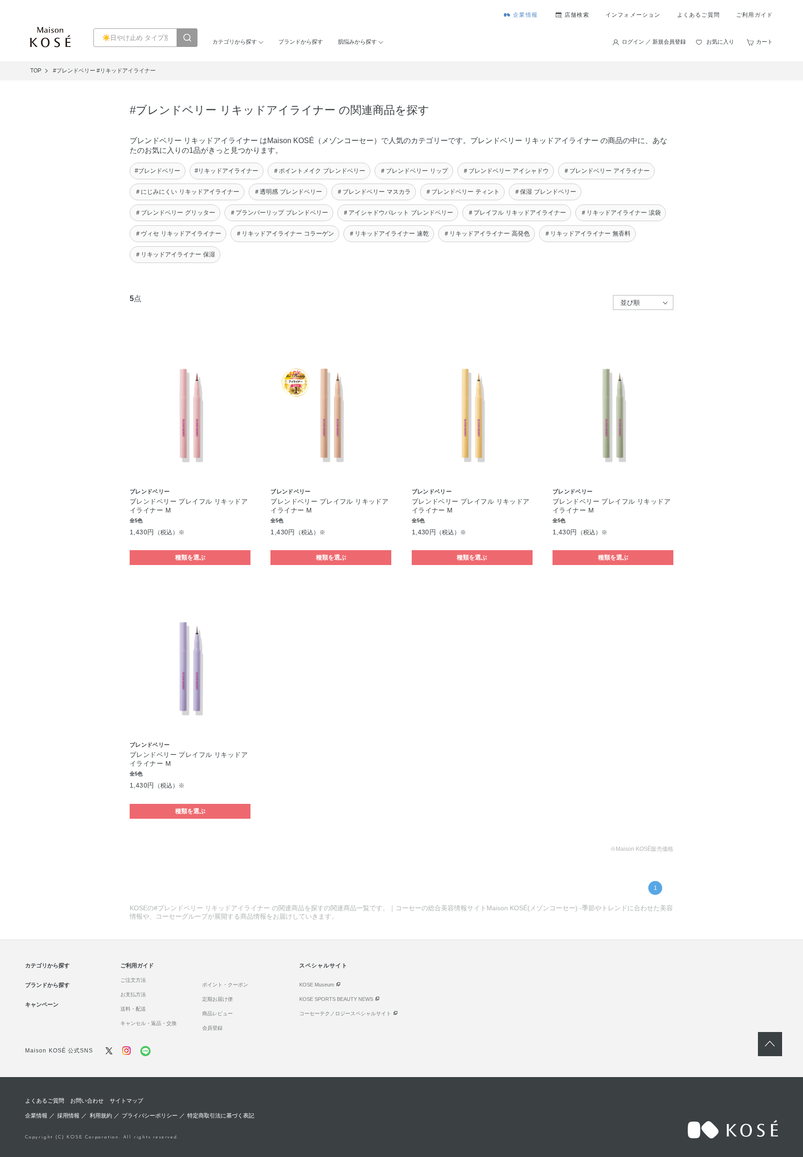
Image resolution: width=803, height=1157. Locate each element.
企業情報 (525, 15)
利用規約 (101, 1115)
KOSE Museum (316, 984)
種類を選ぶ (190, 557)
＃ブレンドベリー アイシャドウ (505, 170)
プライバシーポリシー (150, 1115)
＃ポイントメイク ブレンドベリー (319, 170)
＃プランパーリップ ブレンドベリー (279, 212)
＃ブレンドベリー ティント (462, 191)
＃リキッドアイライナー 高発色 (486, 233)
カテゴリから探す (234, 42)
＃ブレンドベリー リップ (414, 170)
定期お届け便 (217, 999)
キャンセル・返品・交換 (148, 1023)
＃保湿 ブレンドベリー (545, 191)
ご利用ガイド (754, 15)
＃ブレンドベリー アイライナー (606, 170)
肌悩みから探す (357, 42)
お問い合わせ (87, 1101)
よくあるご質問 (698, 15)
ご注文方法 (133, 980)
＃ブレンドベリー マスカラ (373, 191)
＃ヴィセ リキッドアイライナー (178, 233)
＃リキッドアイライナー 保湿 (175, 254)
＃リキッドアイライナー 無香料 (587, 233)
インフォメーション (633, 15)
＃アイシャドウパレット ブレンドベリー (397, 212)
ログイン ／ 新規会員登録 (654, 42)
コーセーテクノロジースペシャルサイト (345, 1013)
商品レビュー (217, 1013)
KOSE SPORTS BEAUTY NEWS (336, 999)
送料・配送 (133, 1009)
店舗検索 (577, 15)
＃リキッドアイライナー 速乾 (389, 233)
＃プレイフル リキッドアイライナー (516, 212)
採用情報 (68, 1115)
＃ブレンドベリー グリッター (175, 212)
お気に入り (720, 42)
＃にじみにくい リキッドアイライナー (187, 191)
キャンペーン (42, 1004)
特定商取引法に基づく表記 (220, 1115)
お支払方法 (133, 994)
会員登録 (212, 1028)
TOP (35, 70)
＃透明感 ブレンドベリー (288, 191)
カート (764, 42)
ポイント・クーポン (225, 984)
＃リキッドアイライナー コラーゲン (285, 233)
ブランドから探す (300, 42)
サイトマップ (126, 1101)
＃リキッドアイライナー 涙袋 (620, 212)
